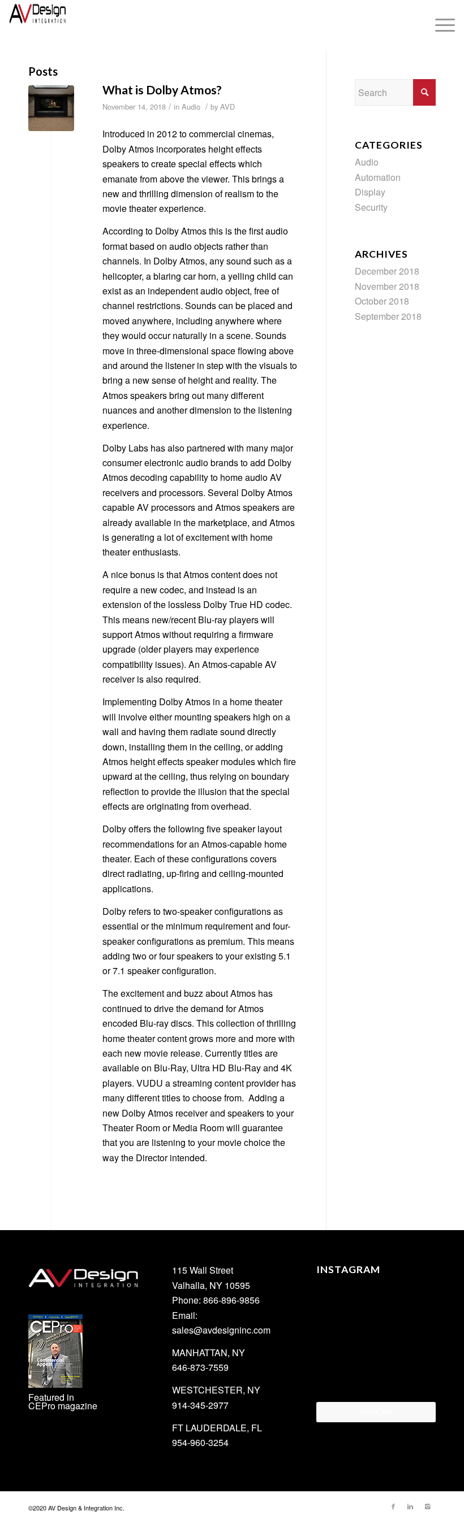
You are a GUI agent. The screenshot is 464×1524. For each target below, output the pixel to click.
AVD (227, 106)
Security (371, 207)
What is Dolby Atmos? (162, 90)
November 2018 (387, 286)
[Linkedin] (410, 1505)
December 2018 (387, 270)
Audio (191, 106)
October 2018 (382, 300)
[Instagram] (427, 1505)
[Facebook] (393, 1505)
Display (370, 191)
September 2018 (388, 316)
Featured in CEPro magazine (62, 1401)
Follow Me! (376, 1411)
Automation (378, 177)
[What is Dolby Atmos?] (51, 108)
